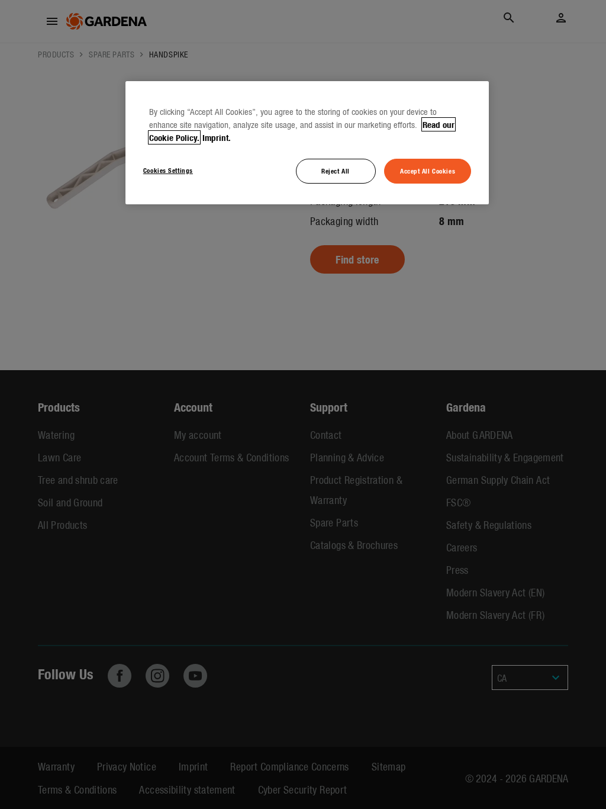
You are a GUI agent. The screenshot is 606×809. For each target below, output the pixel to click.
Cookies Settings (168, 170)
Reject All (335, 170)
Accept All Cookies (427, 170)
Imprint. (216, 137)
